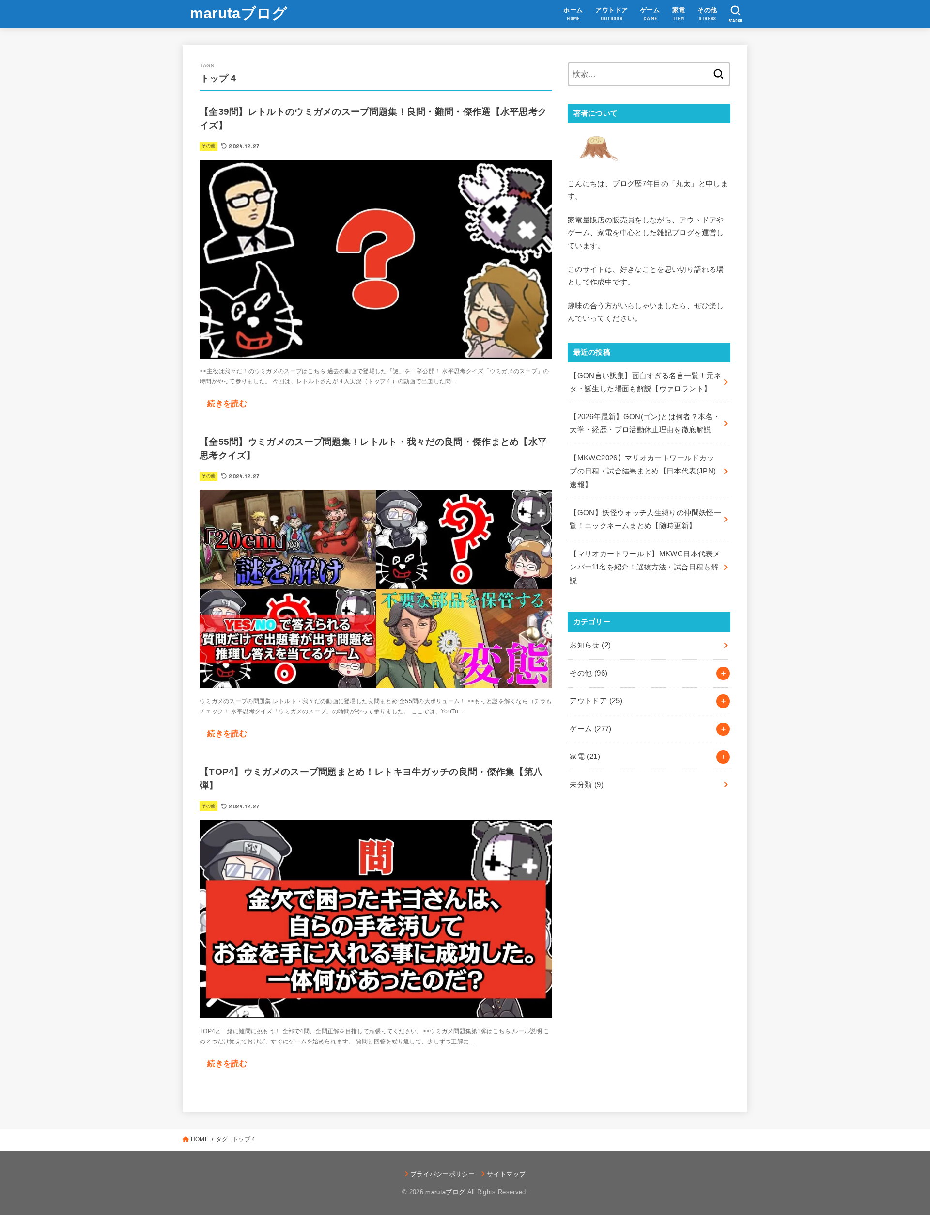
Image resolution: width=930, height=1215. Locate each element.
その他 (588, 673)
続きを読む (227, 403)
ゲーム (590, 729)
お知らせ (590, 645)
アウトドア (596, 701)
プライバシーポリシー (442, 1174)
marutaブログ (239, 13)
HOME (200, 1139)
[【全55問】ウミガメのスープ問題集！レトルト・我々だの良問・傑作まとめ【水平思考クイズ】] (376, 680)
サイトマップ (506, 1174)
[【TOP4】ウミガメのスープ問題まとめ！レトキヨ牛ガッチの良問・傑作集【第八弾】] (376, 1010)
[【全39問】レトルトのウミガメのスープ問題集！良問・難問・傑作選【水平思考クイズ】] (376, 350)
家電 (585, 756)
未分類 (587, 785)
